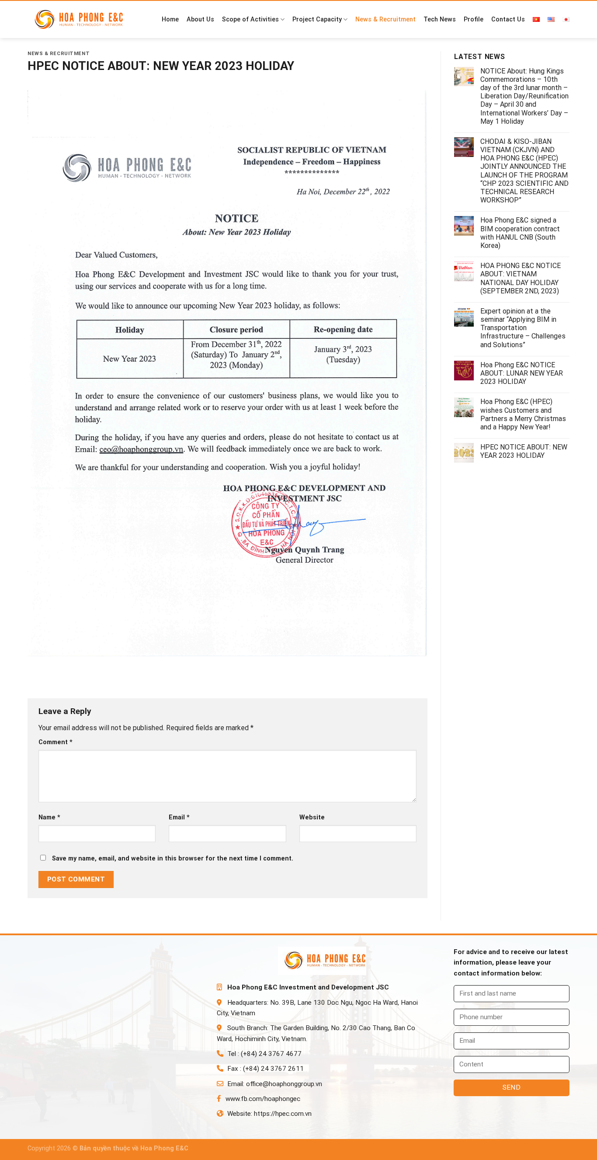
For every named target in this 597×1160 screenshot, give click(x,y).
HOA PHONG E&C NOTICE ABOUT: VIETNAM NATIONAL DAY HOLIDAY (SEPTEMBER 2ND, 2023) (520, 278)
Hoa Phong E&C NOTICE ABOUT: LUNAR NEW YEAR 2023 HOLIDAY (521, 373)
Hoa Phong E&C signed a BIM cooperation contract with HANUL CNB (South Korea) (520, 233)
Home (170, 19)
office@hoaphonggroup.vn (284, 1084)
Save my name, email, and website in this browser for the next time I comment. (172, 858)
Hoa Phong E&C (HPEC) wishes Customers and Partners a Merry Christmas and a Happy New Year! (523, 414)
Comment (55, 742)
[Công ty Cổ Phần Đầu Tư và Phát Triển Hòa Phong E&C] (83, 20)
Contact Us (508, 19)
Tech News (439, 19)
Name (49, 817)
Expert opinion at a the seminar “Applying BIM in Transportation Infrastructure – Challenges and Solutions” (523, 328)
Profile (473, 19)
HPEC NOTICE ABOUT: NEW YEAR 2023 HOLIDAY (523, 451)
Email (179, 817)
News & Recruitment (385, 19)
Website (312, 817)
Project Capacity (317, 19)
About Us (200, 19)
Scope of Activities (250, 19)
